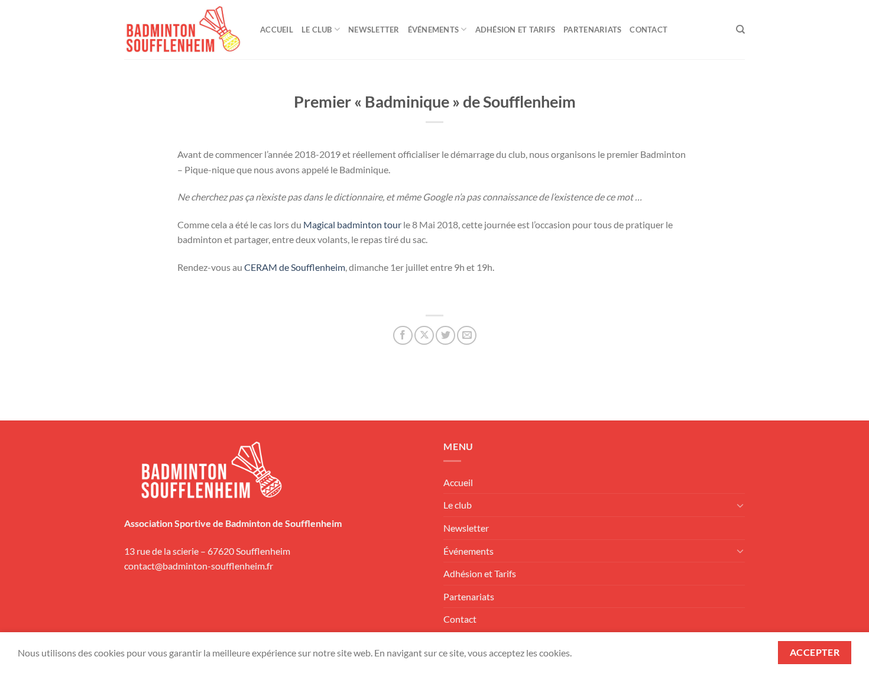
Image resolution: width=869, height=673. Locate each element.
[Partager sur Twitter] (445, 335)
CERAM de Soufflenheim (294, 267)
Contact (648, 29)
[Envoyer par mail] (466, 335)
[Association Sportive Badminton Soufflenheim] (183, 29)
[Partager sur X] (424, 335)
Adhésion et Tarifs (515, 29)
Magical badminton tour (352, 224)
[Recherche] (740, 29)
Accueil (276, 29)
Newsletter (374, 29)
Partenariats (592, 29)
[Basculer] (740, 505)
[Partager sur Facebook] (403, 335)
